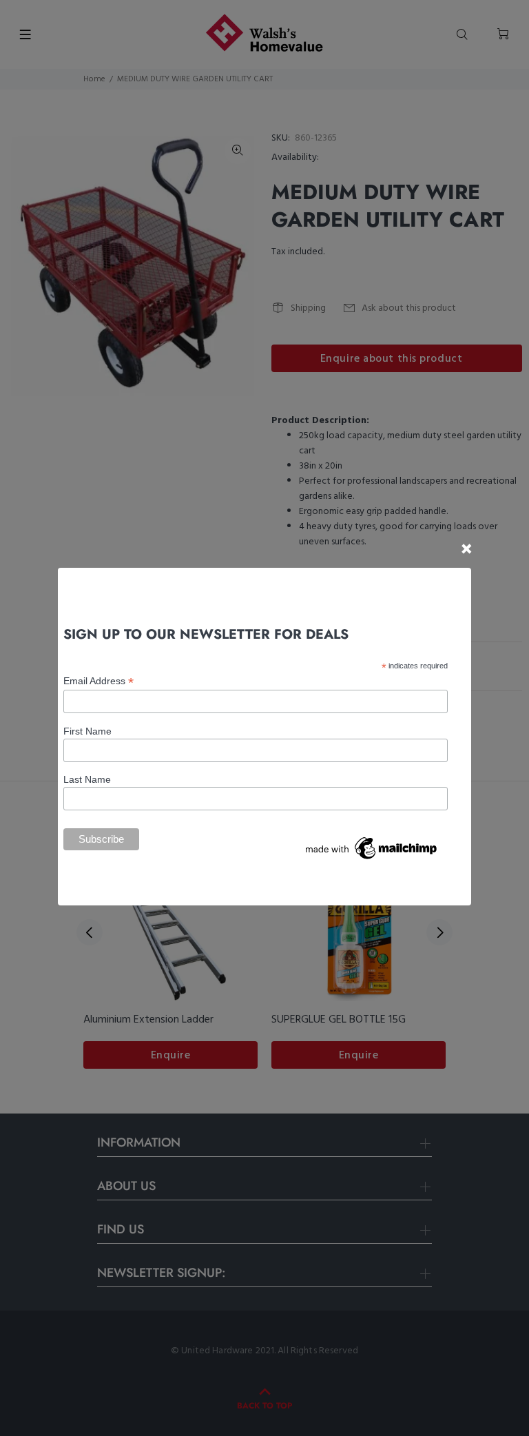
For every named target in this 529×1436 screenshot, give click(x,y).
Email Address (98, 681)
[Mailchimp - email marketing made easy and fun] (372, 846)
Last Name (87, 779)
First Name (87, 731)
